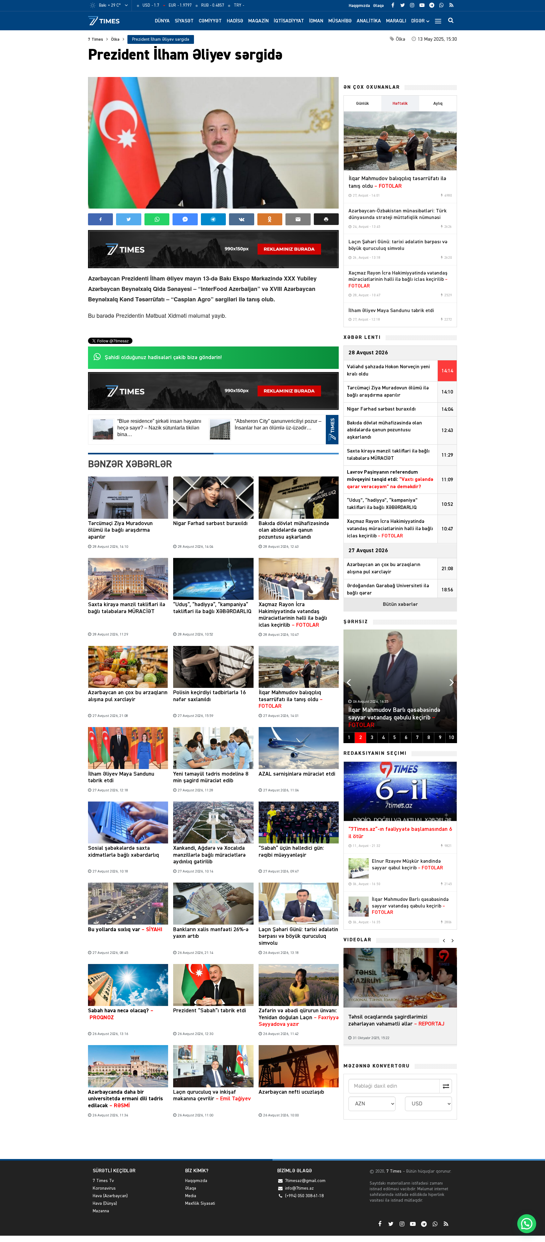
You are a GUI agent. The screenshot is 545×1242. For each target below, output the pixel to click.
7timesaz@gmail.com (305, 1181)
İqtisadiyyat (289, 21)
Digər (418, 21)
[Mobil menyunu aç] (438, 21)
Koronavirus (104, 1188)
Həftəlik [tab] (400, 103)
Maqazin (258, 21)
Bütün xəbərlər (400, 604)
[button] (326, 219)
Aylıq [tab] (437, 103)
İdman (316, 21)
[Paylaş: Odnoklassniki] (269, 219)
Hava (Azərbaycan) (110, 1196)
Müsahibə (340, 21)
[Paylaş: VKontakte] (241, 219)
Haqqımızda (359, 5)
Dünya (162, 21)
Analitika (369, 21)
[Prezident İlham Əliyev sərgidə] (213, 143)
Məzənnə (101, 1211)
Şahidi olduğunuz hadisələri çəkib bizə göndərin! (163, 357)
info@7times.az (299, 1188)
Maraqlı (396, 21)
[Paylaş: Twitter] (128, 219)
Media (190, 1196)
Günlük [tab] (362, 103)
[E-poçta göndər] (297, 219)
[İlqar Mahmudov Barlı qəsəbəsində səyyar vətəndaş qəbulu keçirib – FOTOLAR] (359, 906)
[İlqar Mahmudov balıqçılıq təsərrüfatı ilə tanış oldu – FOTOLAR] (400, 141)
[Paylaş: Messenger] (185, 219)
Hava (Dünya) (105, 1203)
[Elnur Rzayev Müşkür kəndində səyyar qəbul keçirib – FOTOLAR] (359, 868)
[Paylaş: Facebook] (100, 219)
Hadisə (235, 21)
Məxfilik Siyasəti (200, 1203)
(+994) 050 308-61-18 (304, 1196)
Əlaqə (378, 5)
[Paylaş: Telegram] (213, 219)
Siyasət (184, 21)
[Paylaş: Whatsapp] (156, 219)
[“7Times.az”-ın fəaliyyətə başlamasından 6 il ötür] (400, 791)
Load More (213, 1139)
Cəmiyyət (210, 21)
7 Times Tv (103, 1181)
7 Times (95, 39)
